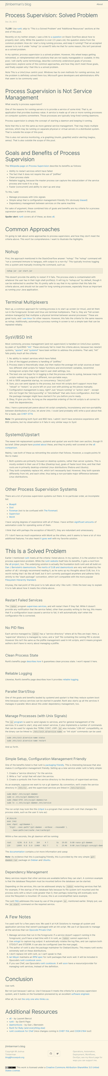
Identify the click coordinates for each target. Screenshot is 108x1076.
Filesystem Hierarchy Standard (20, 580)
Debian (34, 860)
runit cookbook (27, 960)
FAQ (17, 901)
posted (36, 444)
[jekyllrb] (57, 1053)
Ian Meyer (14, 957)
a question (56, 37)
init (29, 347)
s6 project (14, 564)
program (18, 722)
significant (79, 522)
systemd (33, 350)
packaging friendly (54, 765)
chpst (41, 809)
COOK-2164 (80, 1031)
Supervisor (14, 513)
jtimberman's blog (18, 4)
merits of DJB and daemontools (57, 567)
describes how (34, 661)
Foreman (13, 510)
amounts (89, 522)
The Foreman (50, 510)
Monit (12, 517)
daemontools (15, 1024)
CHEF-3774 (27, 414)
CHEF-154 (64, 1031)
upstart (19, 350)
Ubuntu (46, 860)
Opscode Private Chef (40, 930)
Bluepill (12, 504)
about (44, 444)
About (100, 4)
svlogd (17, 941)
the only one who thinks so (35, 999)
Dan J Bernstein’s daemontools (20, 567)
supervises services (36, 606)
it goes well (46, 538)
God (11, 507)
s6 (53, 216)
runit (19, 28)
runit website (51, 561)
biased (83, 200)
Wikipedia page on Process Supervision (29, 166)
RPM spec (38, 957)
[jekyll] (50, 1053)
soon (38, 960)
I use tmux (27, 318)
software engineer (80, 994)
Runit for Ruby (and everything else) (27, 1028)
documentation (17, 851)
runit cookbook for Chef (21, 1031)
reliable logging (70, 679)
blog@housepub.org (14, 1057)
